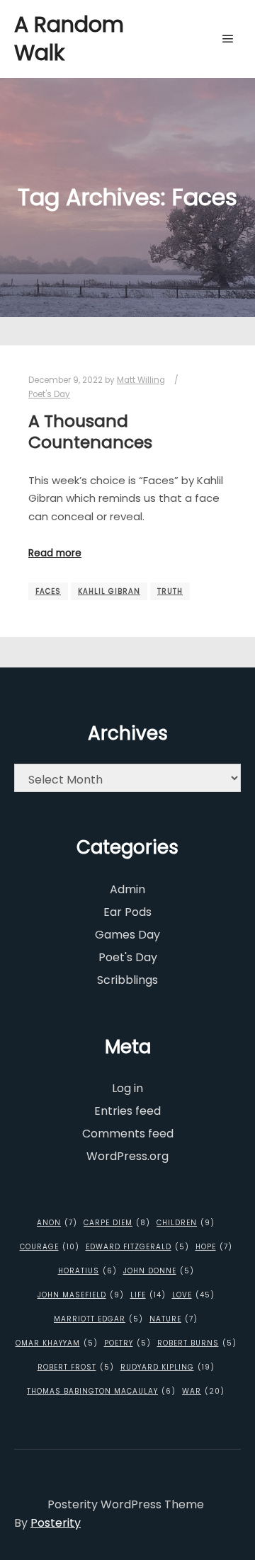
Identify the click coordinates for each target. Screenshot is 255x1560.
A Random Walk (69, 38)
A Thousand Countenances (90, 431)
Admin (127, 889)
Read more (54, 553)
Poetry (127, 1343)
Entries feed (127, 1111)
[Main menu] (228, 39)
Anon (57, 1222)
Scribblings (127, 980)
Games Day (127, 935)
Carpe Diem (117, 1222)
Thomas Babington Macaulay (101, 1391)
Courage (49, 1246)
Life (148, 1295)
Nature (173, 1319)
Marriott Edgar (98, 1319)
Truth (170, 591)
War (203, 1391)
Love (193, 1295)
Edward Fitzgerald (137, 1246)
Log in (127, 1088)
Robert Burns (197, 1343)
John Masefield (81, 1295)
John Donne (158, 1271)
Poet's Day (49, 394)
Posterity (55, 1523)
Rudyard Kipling (167, 1367)
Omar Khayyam (57, 1343)
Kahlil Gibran (109, 591)
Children (186, 1222)
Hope (214, 1246)
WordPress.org (127, 1156)
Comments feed (128, 1133)
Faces (48, 591)
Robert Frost (76, 1367)
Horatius (87, 1271)
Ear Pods (127, 912)
